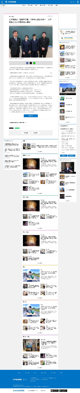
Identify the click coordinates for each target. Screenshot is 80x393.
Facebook (71, 2)
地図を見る (30, 115)
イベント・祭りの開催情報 (67, 131)
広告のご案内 (33, 381)
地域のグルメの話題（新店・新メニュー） (69, 134)
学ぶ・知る (50, 5)
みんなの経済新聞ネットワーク (18, 391)
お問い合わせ (45, 379)
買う (36, 5)
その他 (63, 152)
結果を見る (71, 155)
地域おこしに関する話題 (67, 145)
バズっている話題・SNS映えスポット (69, 150)
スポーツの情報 (65, 143)
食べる (24, 5)
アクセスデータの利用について (36, 379)
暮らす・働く (42, 5)
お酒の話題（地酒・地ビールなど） (68, 136)
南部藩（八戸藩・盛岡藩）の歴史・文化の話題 (68, 139)
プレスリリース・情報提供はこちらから (50, 377)
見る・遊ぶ (30, 5)
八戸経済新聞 (10, 2)
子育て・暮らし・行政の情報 (68, 147)
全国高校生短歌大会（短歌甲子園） (17, 122)
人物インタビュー (65, 141)
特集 (56, 5)
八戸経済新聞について (34, 377)
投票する (63, 155)
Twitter (74, 2)
